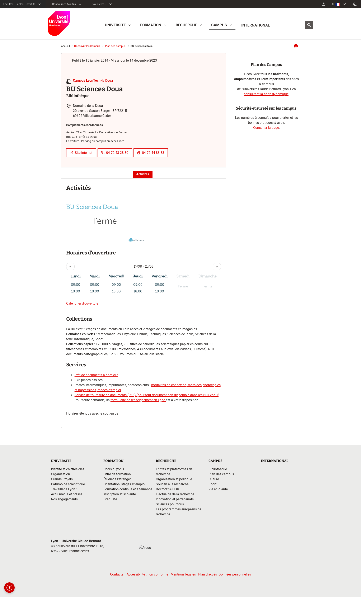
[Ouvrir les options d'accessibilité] (9, 587)
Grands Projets (62, 479)
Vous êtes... (99, 4)
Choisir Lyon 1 (113, 469)
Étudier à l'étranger (117, 479)
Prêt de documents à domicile (96, 375)
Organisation (60, 474)
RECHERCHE (186, 25)
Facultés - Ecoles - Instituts (19, 4)
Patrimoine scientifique (68, 484)
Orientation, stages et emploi (124, 484)
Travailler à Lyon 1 (64, 489)
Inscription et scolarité (119, 494)
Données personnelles (235, 574)
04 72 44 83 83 (153, 153)
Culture (213, 479)
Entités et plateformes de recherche (174, 471)
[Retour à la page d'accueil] (59, 23)
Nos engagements (64, 499)
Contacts (116, 574)
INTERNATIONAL (255, 25)
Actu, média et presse (66, 494)
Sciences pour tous (170, 504)
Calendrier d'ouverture (82, 303)
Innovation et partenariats (175, 499)
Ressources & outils (64, 4)
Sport (212, 484)
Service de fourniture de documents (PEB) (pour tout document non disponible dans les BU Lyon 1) (147, 395)
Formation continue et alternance (127, 489)
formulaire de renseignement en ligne (138, 400)
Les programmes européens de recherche (178, 511)
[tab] (143, 174)
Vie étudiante (218, 489)
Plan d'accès (207, 574)
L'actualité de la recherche (175, 494)
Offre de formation (117, 474)
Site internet (83, 153)
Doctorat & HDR (167, 489)
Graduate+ (111, 499)
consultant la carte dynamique (266, 94)
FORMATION (150, 25)
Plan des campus (115, 46)
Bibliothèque (217, 469)
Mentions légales (183, 574)
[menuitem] (323, 4)
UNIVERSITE (115, 25)
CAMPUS (219, 25)
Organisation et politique (174, 479)
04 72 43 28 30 (117, 153)
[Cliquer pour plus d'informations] (105, 236)
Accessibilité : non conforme (147, 574)
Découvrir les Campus (87, 46)
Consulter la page (266, 128)
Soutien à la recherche (172, 484)
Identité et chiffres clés (67, 469)
